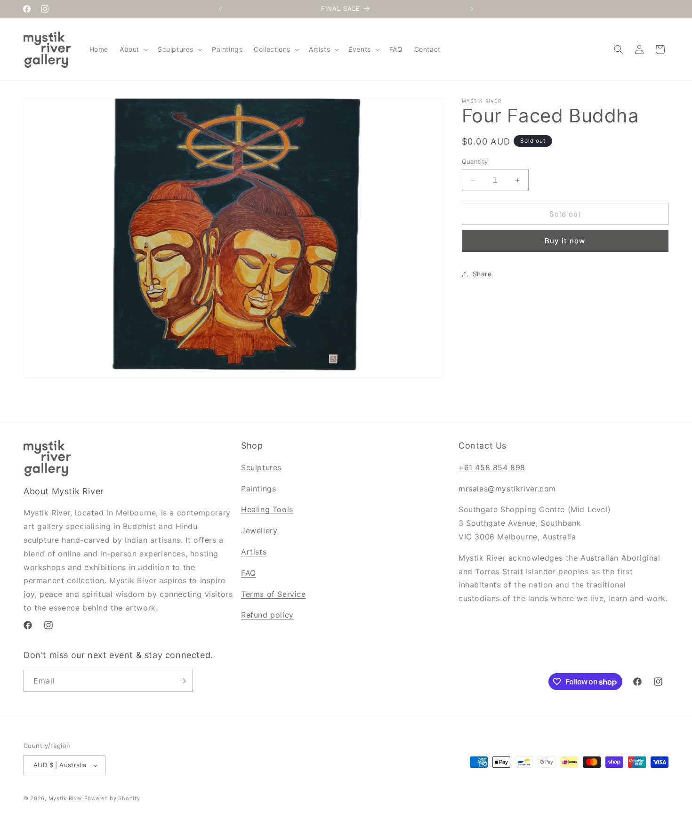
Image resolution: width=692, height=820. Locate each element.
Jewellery (259, 530)
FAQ (248, 573)
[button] (133, 49)
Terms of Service (273, 594)
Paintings (258, 488)
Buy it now (565, 241)
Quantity (475, 161)
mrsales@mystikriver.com (507, 488)
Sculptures (261, 467)
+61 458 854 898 (492, 467)
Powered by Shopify (112, 798)
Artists (253, 551)
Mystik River (65, 798)
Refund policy (267, 614)
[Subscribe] (182, 681)
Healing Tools (267, 509)
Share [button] (482, 274)
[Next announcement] (471, 9)
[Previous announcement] (220, 9)
